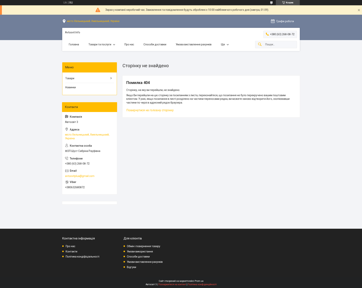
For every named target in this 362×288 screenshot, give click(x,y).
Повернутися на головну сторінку (150, 110)
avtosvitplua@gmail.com (79, 176)
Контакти (71, 251)
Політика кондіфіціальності (82, 256)
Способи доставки (154, 44)
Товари (69, 78)
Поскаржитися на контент (172, 284)
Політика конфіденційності (202, 284)
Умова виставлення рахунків (194, 44)
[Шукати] (259, 44)
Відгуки (131, 267)
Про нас (129, 44)
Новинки (70, 87)
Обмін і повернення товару (143, 246)
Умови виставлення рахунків (145, 261)
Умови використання (140, 251)
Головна (74, 44)
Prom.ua (199, 281)
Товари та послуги (99, 44)
